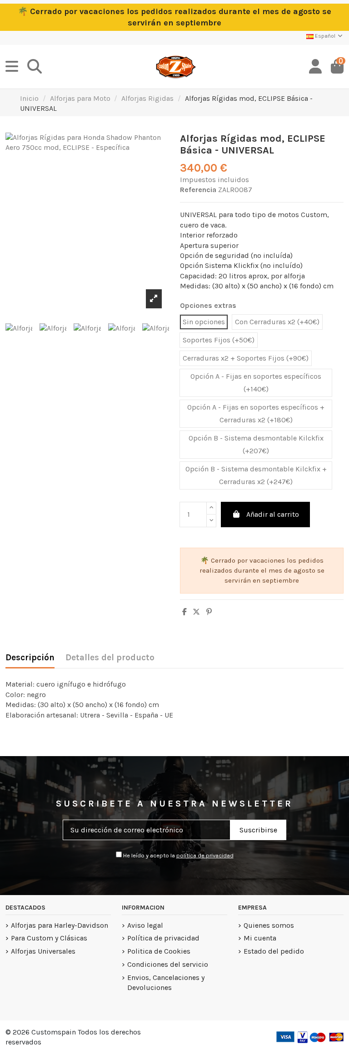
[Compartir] (184, 612)
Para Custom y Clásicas (49, 938)
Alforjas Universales (43, 951)
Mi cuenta (260, 938)
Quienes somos (269, 925)
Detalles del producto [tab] (110, 658)
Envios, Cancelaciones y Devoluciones (165, 982)
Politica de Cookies (158, 951)
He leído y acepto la (178, 855)
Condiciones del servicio (167, 964)
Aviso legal (145, 925)
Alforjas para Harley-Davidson (59, 925)
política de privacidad (205, 855)
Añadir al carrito (272, 514)
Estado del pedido (274, 951)
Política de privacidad (163, 938)
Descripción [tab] (30, 658)
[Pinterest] (209, 612)
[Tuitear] (196, 612)
